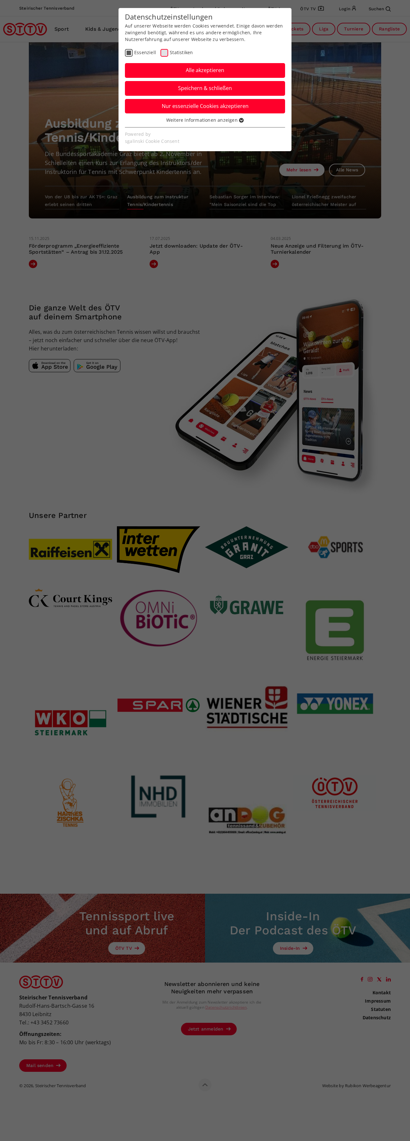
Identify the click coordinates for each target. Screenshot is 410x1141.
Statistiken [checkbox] (181, 52)
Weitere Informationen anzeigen (202, 120)
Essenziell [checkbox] (145, 52)
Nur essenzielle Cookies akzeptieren (205, 106)
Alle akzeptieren (205, 70)
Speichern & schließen (205, 88)
